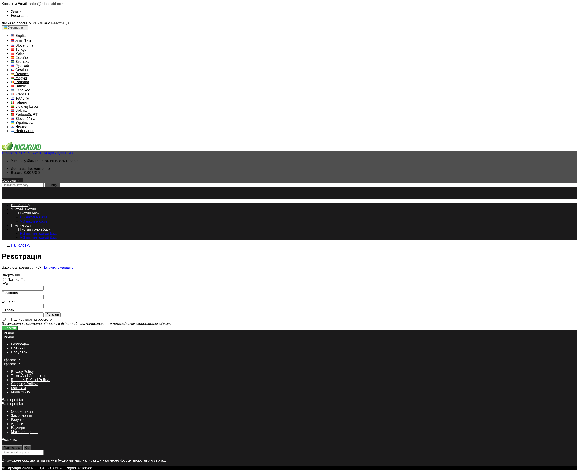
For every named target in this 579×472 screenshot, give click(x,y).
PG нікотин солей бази (39, 233)
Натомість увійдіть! (58, 267)
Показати (52, 314)
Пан (11, 280)
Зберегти (10, 328)
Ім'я (5, 284)
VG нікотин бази (33, 221)
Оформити (12, 180)
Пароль (8, 310)
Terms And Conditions (28, 376)
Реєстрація (20, 15)
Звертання (11, 275)
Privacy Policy (22, 372)
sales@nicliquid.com (46, 4)
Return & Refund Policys (30, 380)
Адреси (17, 424)
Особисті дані (22, 411)
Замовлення (21, 415)
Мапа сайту (20, 392)
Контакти (9, 4)
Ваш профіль (13, 400)
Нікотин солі (21, 225)
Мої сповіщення (24, 432)
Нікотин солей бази (30, 229)
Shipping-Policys (24, 384)
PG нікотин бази (33, 217)
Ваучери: (18, 428)
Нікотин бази (25, 213)
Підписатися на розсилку (86, 321)
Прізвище (10, 292)
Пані (24, 280)
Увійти (16, 11)
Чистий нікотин (23, 209)
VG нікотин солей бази (39, 238)
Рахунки (17, 420)
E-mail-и (8, 301)
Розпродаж (20, 344)
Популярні (19, 352)
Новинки (18, 348)
